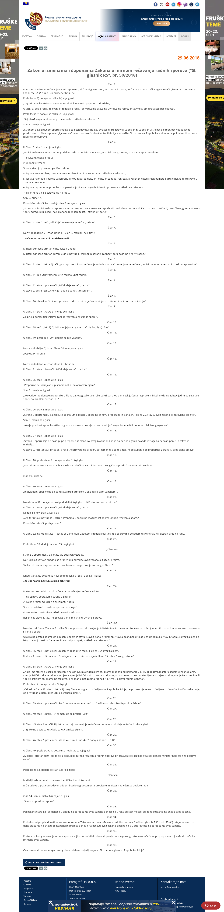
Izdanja (72, 36)
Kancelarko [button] (128, 36)
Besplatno (57, 36)
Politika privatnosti (169, 898)
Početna (27, 36)
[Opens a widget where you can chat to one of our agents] (210, 906)
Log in (185, 36)
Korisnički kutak (30, 900)
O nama (41, 36)
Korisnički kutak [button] (151, 36)
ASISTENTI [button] (110, 36)
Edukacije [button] (87, 36)
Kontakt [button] (171, 36)
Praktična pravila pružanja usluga (176, 906)
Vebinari (27, 896)
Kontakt (27, 904)
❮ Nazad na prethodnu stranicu (44, 862)
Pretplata (27, 892)
